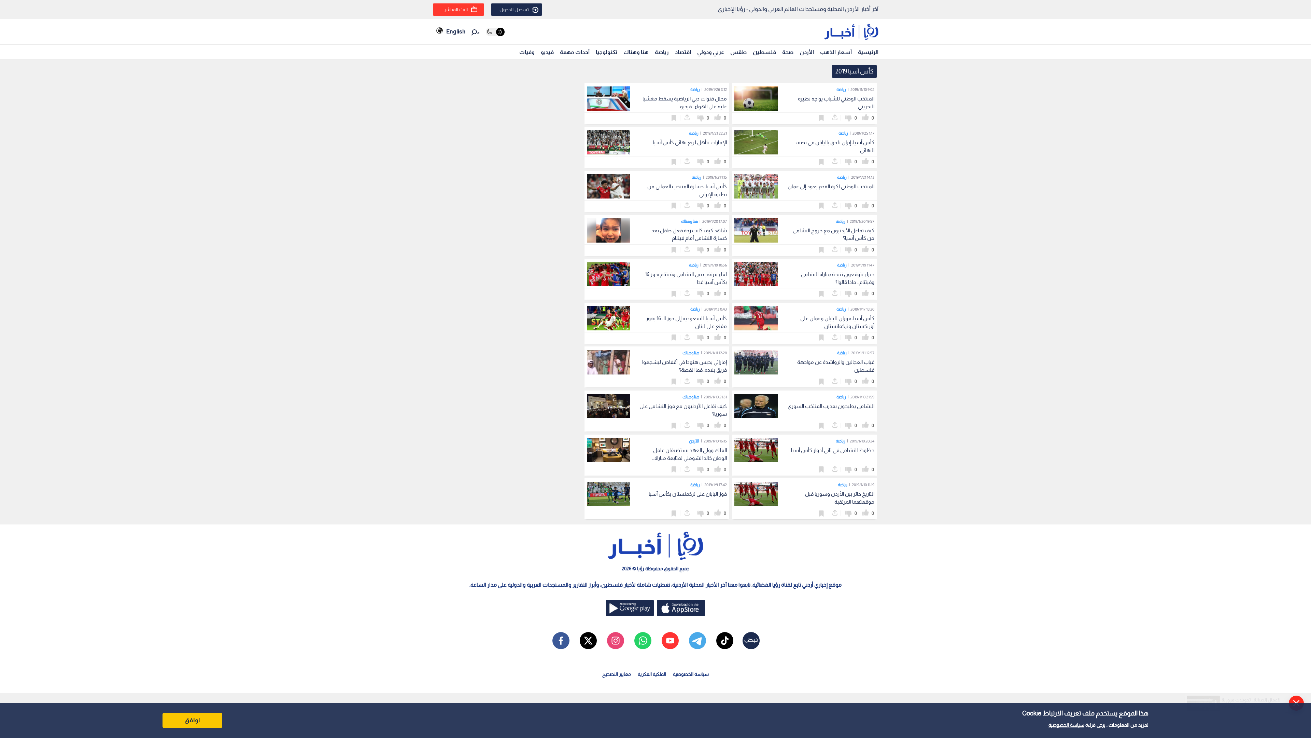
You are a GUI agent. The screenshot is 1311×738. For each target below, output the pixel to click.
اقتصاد (683, 52)
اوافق (192, 720)
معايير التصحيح (616, 674)
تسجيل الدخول (514, 9)
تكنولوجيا (606, 52)
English (455, 32)
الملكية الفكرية (652, 674)
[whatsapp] (642, 640)
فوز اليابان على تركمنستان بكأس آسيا (688, 494)
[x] (588, 640)
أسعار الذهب (836, 52)
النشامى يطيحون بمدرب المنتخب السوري (831, 406)
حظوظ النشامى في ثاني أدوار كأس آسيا (832, 450)
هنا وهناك (636, 52)
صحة (787, 52)
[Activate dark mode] (495, 32)
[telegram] (697, 640)
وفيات (527, 52)
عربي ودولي (710, 52)
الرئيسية (868, 52)
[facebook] (560, 640)
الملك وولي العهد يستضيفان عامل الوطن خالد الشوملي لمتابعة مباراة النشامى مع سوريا (690, 458)
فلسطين (764, 52)
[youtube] (670, 640)
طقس (738, 52)
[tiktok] (724, 640)
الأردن (807, 52)
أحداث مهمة (575, 52)
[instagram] (615, 640)
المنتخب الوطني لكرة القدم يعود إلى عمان (831, 186)
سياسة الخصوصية (1066, 725)
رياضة (662, 52)
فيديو (547, 52)
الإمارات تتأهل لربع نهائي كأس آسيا (690, 142)
